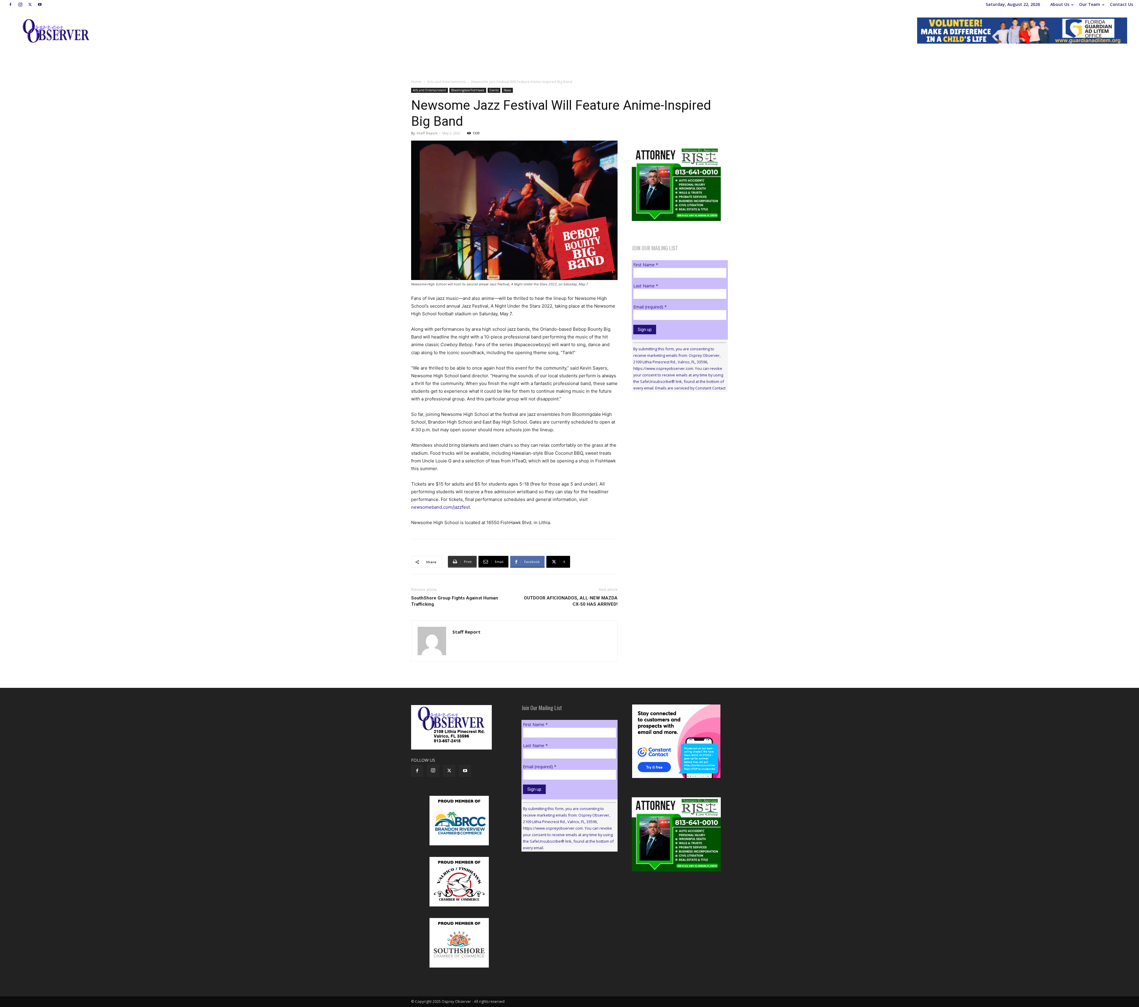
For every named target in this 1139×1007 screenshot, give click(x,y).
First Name (645, 265)
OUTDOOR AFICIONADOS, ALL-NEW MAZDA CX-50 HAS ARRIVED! (571, 601)
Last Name (645, 286)
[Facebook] (10, 4)
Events (494, 90)
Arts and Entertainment (446, 81)
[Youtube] (39, 4)
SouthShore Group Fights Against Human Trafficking (454, 601)
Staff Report (427, 133)
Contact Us (1121, 4)
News (507, 90)
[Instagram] (20, 4)
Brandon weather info (676, 451)
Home (416, 81)
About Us (1059, 4)
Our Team (1089, 4)
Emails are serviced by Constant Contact (690, 388)
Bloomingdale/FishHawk (467, 90)
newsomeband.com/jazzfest (440, 507)
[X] (30, 4)
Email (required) (650, 307)
